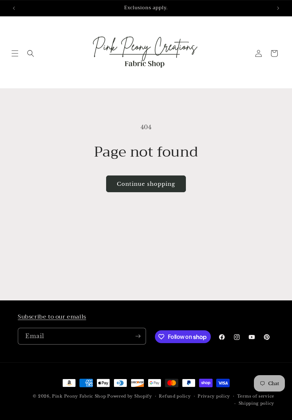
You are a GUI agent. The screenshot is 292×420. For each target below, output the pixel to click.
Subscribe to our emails (52, 317)
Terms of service (255, 396)
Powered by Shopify (129, 396)
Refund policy (175, 396)
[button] (15, 53)
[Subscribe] (138, 336)
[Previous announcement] (14, 8)
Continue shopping (146, 183)
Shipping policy (257, 403)
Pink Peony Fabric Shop (79, 396)
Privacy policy (214, 396)
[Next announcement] (278, 8)
